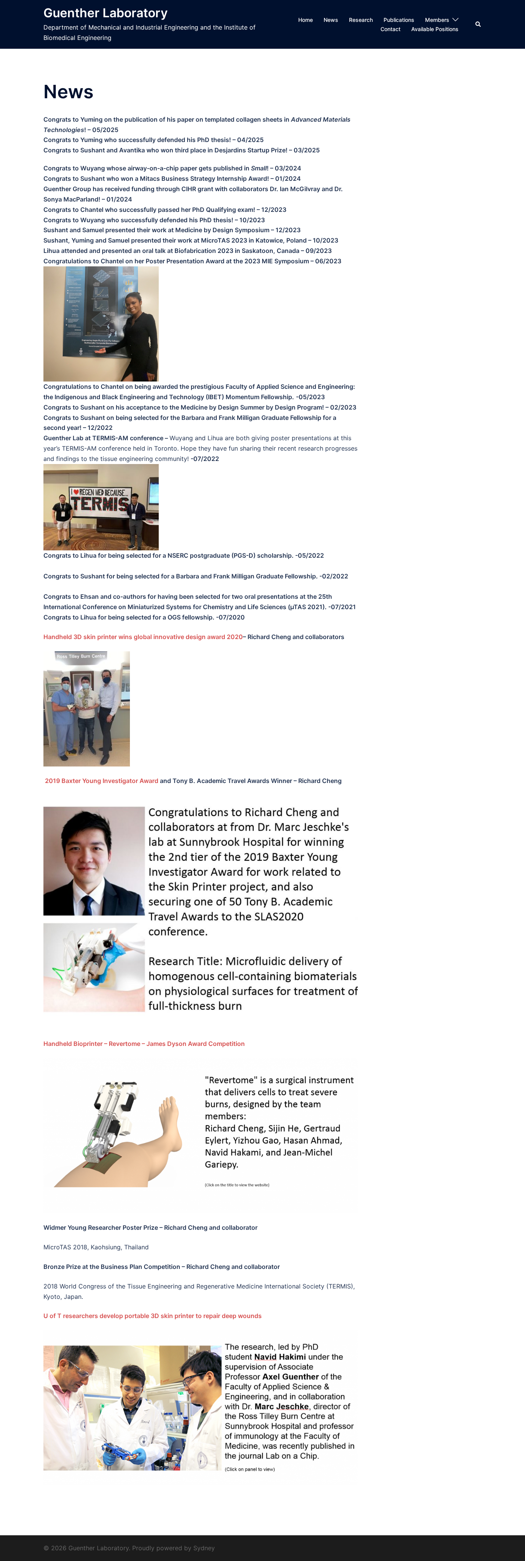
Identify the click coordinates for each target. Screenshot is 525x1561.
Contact (390, 29)
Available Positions (435, 29)
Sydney (204, 1548)
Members (437, 20)
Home (305, 20)
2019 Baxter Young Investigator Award (101, 781)
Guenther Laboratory (105, 12)
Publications (399, 20)
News (331, 20)
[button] (478, 24)
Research (361, 20)
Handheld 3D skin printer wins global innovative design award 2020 (143, 637)
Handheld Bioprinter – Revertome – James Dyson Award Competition (144, 1043)
